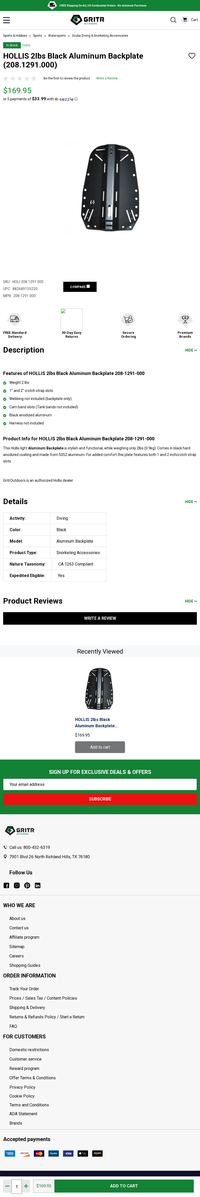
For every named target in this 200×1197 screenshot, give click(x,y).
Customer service (25, 1059)
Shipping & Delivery (27, 1007)
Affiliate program (24, 937)
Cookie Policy (103, 1096)
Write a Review (107, 78)
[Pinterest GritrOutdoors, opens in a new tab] (27, 885)
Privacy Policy (103, 1087)
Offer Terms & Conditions (32, 1077)
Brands (15, 1123)
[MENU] (6, 20)
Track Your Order (24, 988)
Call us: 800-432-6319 (29, 847)
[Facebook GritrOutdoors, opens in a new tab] (6, 885)
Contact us (19, 927)
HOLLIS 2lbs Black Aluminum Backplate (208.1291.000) (95, 723)
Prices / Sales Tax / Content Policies (43, 998)
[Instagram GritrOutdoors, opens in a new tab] (17, 885)
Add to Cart (124, 1185)
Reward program (24, 1068)
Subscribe (100, 799)
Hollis (26, 45)
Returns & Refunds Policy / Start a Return (46, 1016)
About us (17, 918)
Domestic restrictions (29, 1049)
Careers (16, 956)
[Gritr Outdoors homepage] (90, 20)
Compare (78, 287)
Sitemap (16, 946)
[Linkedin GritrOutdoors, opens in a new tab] (37, 885)
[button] (40, 99)
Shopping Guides (24, 965)
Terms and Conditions (103, 1105)
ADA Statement (23, 1113)
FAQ (13, 1026)
